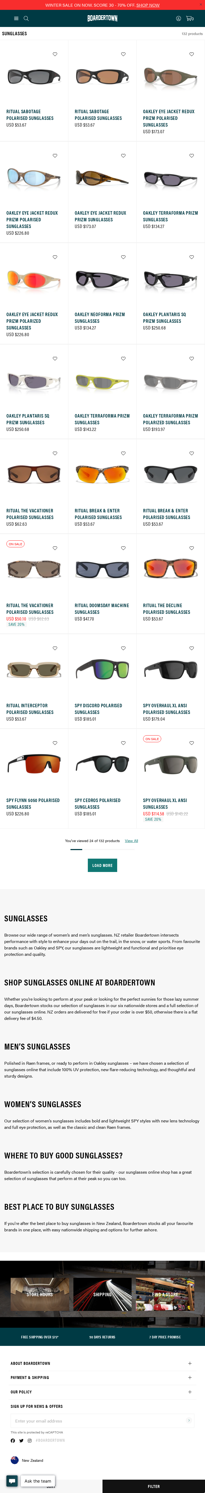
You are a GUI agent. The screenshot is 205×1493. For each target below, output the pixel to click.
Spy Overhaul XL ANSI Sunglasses (165, 803)
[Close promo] (200, 4)
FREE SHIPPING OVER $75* (39, 1336)
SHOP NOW (148, 5)
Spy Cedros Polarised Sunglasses (98, 803)
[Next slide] (56, 76)
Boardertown (27, 1005)
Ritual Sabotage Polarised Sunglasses (30, 114)
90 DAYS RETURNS (102, 1336)
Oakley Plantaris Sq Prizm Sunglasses (164, 317)
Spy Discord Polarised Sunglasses (98, 708)
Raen (111, 1127)
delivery (11, 1018)
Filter (154, 1486)
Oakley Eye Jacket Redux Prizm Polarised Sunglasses (168, 118)
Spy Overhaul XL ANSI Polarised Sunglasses (166, 708)
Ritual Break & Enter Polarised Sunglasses (98, 513)
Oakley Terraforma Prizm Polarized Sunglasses (170, 419)
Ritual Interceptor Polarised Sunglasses (30, 708)
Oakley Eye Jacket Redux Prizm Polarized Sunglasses (32, 321)
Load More (102, 865)
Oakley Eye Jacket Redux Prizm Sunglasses (100, 216)
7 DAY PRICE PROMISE (165, 1336)
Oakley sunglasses (111, 1063)
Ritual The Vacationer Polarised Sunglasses (30, 513)
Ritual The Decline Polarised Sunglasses (166, 608)
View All (131, 840)
